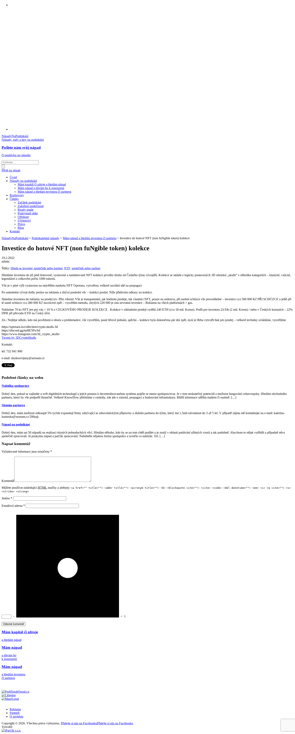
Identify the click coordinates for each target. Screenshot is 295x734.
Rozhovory (17, 195)
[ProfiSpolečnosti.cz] (15, 691)
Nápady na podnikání (23, 180)
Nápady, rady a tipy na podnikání (23, 139)
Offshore (23, 217)
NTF (67, 268)
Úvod (13, 177)
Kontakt (15, 231)
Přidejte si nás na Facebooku (97, 723)
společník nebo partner (86, 268)
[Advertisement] (26, 70)
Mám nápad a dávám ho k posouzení (41, 188)
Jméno (7, 498)
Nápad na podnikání (16, 424)
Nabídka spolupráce (15, 385)
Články (14, 199)
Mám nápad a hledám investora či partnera (44, 191)
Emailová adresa (13, 505)
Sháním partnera (13, 405)
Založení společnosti (31, 206)
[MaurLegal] (10, 699)
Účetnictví (24, 220)
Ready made (26, 209)
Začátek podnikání (29, 202)
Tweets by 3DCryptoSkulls (19, 337)
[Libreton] (9, 695)
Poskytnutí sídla (28, 213)
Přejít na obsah (11, 170)
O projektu (16, 716)
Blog (21, 227)
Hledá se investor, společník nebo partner (36, 268)
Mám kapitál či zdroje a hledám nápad (42, 184)
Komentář (8, 481)
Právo (21, 224)
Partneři (14, 713)
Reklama (15, 709)
